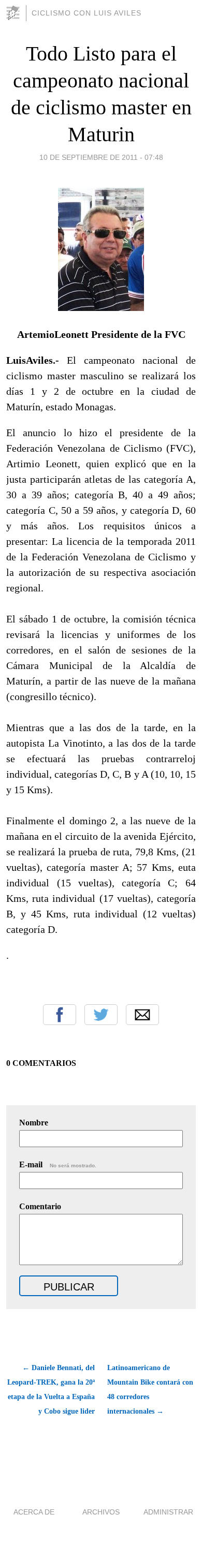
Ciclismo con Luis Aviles (86, 13)
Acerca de (33, 1512)
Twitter (101, 1014)
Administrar (168, 1512)
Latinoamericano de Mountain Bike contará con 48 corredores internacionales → (150, 1389)
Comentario (40, 1206)
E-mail (57, 1164)
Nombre (33, 1122)
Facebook (59, 1014)
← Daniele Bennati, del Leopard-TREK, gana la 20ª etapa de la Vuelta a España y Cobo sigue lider (51, 1389)
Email (142, 1014)
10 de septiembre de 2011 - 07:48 (101, 157)
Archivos (101, 1512)
